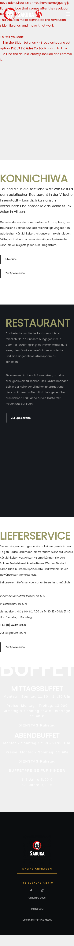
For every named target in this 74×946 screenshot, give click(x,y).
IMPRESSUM (37, 908)
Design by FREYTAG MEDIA (37, 919)
